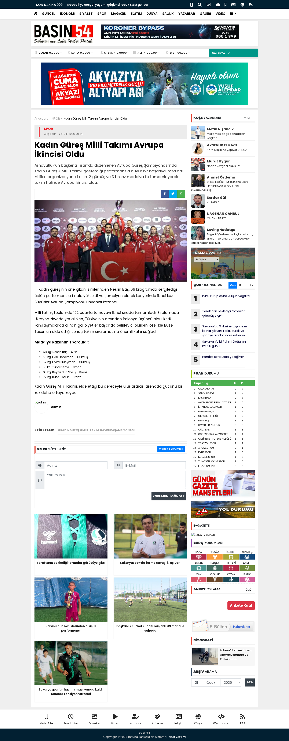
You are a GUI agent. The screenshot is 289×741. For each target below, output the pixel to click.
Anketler (157, 723)
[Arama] (200, 4)
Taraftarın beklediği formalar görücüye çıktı (219, 314)
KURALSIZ (213, 202)
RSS (242, 723)
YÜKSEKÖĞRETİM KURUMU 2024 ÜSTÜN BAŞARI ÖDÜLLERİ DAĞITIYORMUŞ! (220, 186)
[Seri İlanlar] (225, 4)
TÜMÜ (247, 118)
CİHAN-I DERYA (217, 218)
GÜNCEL (48, 13)
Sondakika (70, 723)
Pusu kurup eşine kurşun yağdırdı (222, 299)
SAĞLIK (168, 13)
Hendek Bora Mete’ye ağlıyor (218, 359)
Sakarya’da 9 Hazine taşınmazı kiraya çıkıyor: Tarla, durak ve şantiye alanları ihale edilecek (220, 330)
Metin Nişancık (220, 129)
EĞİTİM (136, 13)
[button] (233, 14)
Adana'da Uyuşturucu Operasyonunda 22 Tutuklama (236, 654)
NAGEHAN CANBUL (223, 213)
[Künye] (242, 4)
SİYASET (86, 13)
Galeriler (94, 723)
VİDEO (221, 13)
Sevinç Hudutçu (221, 229)
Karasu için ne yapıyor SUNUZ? (228, 150)
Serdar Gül (216, 197)
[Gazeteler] (233, 4)
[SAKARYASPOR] (203, 535)
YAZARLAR (186, 13)
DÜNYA (152, 13)
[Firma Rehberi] (218, 4)
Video (115, 723)
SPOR (101, 13)
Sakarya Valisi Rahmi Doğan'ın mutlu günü (219, 344)
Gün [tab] (233, 285)
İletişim (178, 723)
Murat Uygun (219, 161)
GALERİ (205, 13)
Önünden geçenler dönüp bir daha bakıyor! (100, 5)
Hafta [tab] (242, 285)
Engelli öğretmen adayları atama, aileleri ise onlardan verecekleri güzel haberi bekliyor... (222, 238)
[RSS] (251, 4)
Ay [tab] (251, 285)
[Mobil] (191, 4)
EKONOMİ (67, 13)
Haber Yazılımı (176, 737)
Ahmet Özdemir (221, 177)
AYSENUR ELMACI (222, 145)
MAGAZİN (118, 13)
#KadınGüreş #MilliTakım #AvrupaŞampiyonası (96, 430)
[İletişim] (209, 4)
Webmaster (221, 723)
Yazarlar (135, 723)
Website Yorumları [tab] (171, 449)
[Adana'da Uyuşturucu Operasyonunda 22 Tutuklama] (205, 656)
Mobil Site (46, 723)
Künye (198, 723)
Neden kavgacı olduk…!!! (224, 166)
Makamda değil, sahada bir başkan (226, 136)
